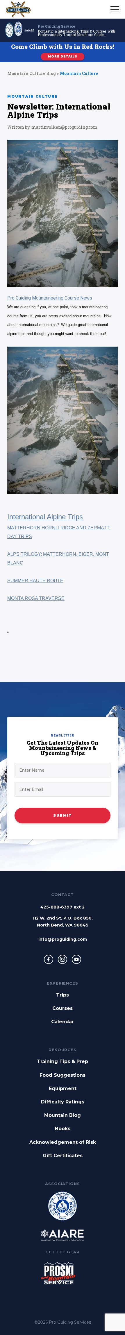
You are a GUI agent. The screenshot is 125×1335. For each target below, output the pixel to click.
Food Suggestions (62, 1075)
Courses (62, 1008)
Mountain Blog (62, 1115)
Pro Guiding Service (56, 26)
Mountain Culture (79, 73)
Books (62, 1128)
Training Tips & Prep (62, 1061)
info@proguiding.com (62, 939)
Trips (62, 995)
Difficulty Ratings (62, 1102)
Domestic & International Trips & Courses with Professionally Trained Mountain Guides (76, 32)
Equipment (62, 1088)
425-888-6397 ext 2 (62, 907)
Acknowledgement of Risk (62, 1142)
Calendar (62, 1021)
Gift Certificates (63, 1155)
